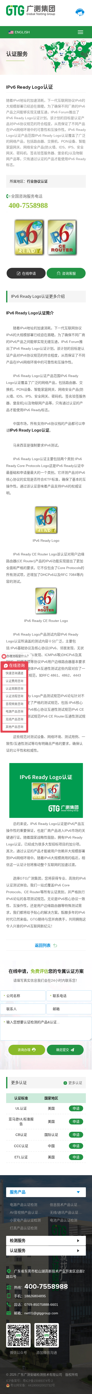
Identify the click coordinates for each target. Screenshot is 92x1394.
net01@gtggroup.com (41, 1313)
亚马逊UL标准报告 (21, 1121)
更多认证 (75, 1083)
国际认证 (51, 1135)
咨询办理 (23, 1050)
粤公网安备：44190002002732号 (32, 1385)
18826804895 (35, 1296)
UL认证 (21, 1108)
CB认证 (21, 1135)
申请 (76, 1108)
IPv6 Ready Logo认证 (30, 376)
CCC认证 (21, 1146)
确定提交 (62, 1050)
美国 (51, 1108)
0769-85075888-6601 (41, 1305)
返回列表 (43, 945)
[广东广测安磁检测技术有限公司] (46, 10)
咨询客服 (69, 273)
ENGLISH (22, 32)
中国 (51, 1146)
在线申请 (29, 273)
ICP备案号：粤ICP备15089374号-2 (29, 1381)
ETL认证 (21, 1157)
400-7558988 (28, 205)
